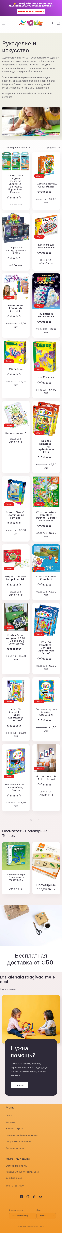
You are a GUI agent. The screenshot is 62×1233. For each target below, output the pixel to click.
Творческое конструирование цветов (16, 250)
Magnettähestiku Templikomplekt (16, 578)
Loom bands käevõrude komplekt (16, 308)
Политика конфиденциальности (22, 1134)
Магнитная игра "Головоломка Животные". (16, 877)
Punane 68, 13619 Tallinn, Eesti (22, 1171)
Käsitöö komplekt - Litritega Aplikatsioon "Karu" (46, 446)
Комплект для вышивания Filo (46, 246)
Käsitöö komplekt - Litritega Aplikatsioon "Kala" (46, 648)
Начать (20, 1085)
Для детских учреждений (18, 1141)
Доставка (10, 1121)
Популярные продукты (46, 887)
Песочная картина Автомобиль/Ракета (16, 787)
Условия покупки (14, 1128)
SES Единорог (46, 377)
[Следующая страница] (39, 820)
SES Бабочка (16, 369)
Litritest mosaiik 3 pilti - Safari (46, 778)
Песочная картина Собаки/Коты (46, 185)
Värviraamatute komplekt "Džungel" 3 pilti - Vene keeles (46, 516)
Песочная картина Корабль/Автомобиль (46, 712)
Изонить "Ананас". (16, 433)
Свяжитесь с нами (15, 1148)
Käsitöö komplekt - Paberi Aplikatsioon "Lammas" (16, 715)
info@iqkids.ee (14, 1177)
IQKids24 (26, 1227)
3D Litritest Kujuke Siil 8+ (46, 315)
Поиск (9, 1115)
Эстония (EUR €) (20, 1215)
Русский (43, 1215)
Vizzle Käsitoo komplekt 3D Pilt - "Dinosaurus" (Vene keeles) (16, 639)
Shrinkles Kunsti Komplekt (46, 578)
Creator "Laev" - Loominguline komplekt (16, 515)
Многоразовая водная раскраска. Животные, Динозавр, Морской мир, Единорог (15, 184)
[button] (3, 23)
